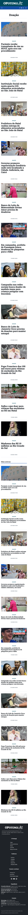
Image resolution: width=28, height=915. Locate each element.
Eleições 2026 (14, 864)
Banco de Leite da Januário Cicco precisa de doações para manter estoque (13, 330)
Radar (11, 845)
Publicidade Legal (14, 876)
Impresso (12, 874)
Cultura (12, 861)
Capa (11, 842)
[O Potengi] (13, 3)
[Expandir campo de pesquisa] (26, 8)
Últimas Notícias (14, 844)
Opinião (12, 847)
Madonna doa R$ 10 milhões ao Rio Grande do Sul (12, 445)
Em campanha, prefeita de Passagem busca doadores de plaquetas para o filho (13, 248)
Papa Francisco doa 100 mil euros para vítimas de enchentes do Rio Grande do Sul (13, 369)
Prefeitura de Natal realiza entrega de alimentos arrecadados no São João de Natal (13, 126)
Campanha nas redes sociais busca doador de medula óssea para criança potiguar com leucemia (13, 289)
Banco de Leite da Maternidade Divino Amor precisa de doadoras (11, 208)
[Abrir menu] (2, 8)
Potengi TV (12, 872)
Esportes (13, 862)
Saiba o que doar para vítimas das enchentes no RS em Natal (12, 408)
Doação (14, 41)
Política (12, 857)
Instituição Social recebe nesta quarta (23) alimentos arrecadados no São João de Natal (14, 87)
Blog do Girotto (13, 849)
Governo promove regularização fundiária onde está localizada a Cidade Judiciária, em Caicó (13, 167)
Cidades (13, 859)
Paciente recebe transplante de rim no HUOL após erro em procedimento (12, 47)
